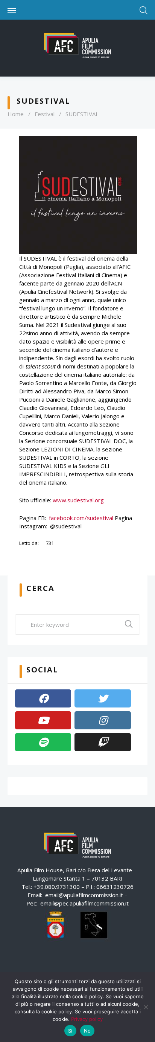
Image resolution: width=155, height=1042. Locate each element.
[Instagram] (102, 720)
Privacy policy (87, 1019)
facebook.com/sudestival (81, 518)
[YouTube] (43, 720)
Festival (45, 114)
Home (16, 114)
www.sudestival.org (78, 500)
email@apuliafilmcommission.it (84, 895)
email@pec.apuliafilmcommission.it (84, 903)
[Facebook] (43, 698)
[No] (145, 1007)
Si (70, 1031)
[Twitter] (102, 698)
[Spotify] (43, 742)
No (87, 1031)
